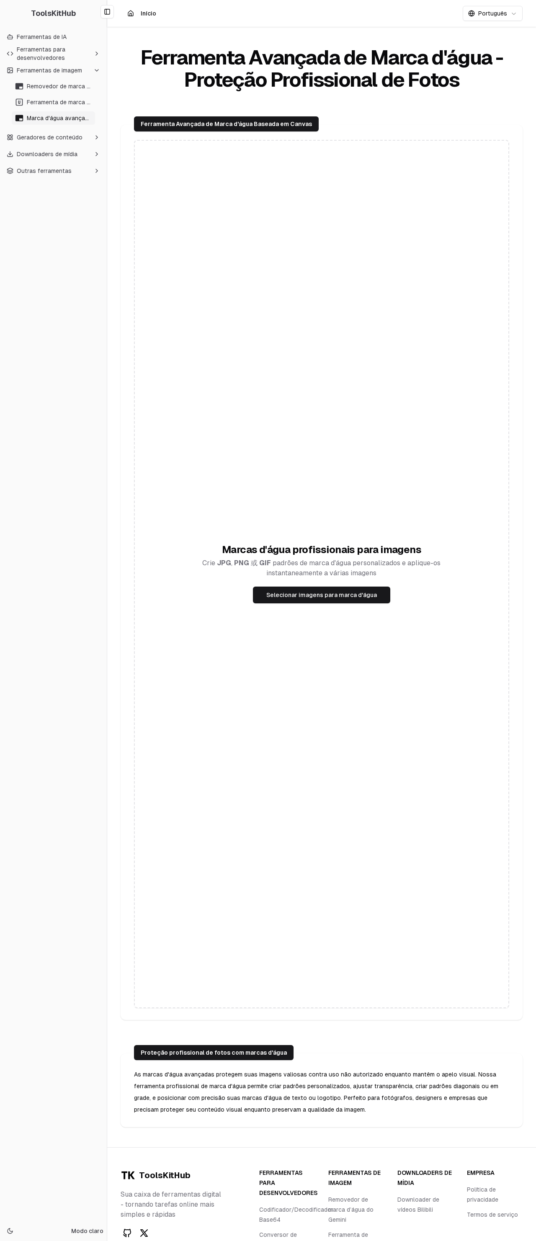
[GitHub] (127, 1233)
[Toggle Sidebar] (106, 620)
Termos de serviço (492, 1214)
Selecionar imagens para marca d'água (321, 595)
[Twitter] (144, 1233)
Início (149, 15)
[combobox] (493, 13)
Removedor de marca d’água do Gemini (351, 1209)
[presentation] (321, 574)
